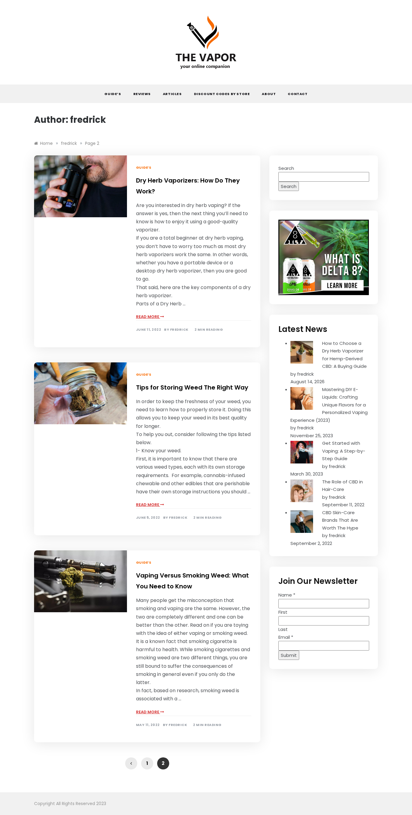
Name (286, 595)
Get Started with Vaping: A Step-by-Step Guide (343, 451)
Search (286, 168)
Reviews (142, 93)
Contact (297, 93)
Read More (148, 317)
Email (285, 637)
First (282, 612)
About (269, 93)
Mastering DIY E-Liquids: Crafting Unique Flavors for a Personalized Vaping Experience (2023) (329, 404)
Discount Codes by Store (222, 93)
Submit (289, 655)
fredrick (179, 329)
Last (283, 629)
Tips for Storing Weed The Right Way (192, 387)
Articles (172, 93)
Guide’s (112, 93)
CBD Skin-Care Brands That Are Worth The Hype (340, 520)
